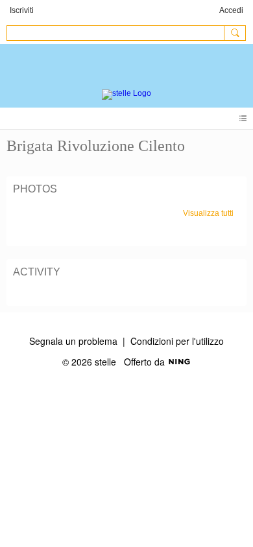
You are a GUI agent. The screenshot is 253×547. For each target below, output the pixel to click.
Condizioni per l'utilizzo (177, 340)
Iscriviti (22, 10)
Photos (35, 188)
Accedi (231, 10)
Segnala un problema (73, 340)
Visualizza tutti (208, 213)
